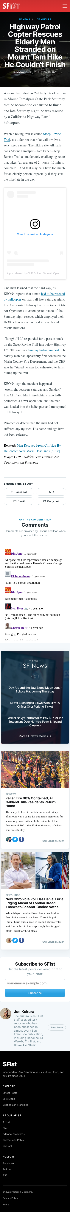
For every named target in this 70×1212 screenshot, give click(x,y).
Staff (5, 1128)
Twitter (7, 1169)
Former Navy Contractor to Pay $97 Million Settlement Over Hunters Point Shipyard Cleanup (35, 721)
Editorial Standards (14, 1134)
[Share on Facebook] (21, 839)
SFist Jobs (9, 1098)
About (6, 1122)
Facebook (8, 1163)
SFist (10, 1064)
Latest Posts (10, 1092)
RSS (5, 1175)
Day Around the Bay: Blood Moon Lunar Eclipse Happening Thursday (35, 689)
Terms (6, 1204)
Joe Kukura (43, 19)
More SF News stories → (35, 736)
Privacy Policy (10, 1198)
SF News (24, 19)
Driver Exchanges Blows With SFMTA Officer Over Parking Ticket (35, 704)
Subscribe (35, 993)
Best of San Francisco (15, 1104)
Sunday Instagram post (43, 350)
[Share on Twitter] (15, 839)
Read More (57, 1027)
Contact (7, 1145)
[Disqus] (35, 593)
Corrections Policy (13, 1140)
